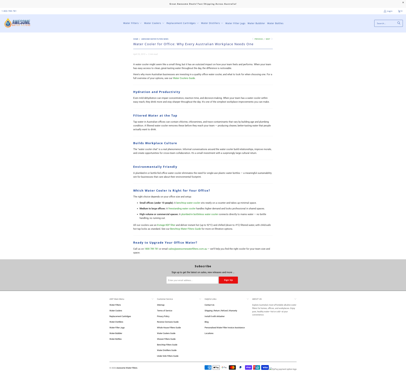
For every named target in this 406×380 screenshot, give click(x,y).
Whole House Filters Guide (169, 327)
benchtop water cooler (188, 202)
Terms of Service (164, 310)
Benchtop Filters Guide (167, 345)
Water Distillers (116, 322)
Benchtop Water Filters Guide (185, 228)
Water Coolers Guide (184, 78)
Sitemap (160, 305)
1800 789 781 (151, 248)
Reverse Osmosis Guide (168, 322)
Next (268, 39)
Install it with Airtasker (215, 316)
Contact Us (209, 305)
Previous (258, 39)
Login (390, 11)
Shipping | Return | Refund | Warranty (221, 310)
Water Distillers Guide (167, 350)
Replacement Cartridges (120, 316)
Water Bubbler (115, 333)
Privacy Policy (163, 316)
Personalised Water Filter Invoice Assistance (225, 327)
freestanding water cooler (182, 208)
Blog (207, 322)
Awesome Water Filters (126, 368)
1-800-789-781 (9, 11)
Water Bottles (115, 339)
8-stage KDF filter (166, 225)
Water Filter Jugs (117, 327)
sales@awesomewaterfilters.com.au (187, 248)
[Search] (399, 23)
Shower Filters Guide (166, 339)
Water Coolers (115, 310)
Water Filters (115, 305)
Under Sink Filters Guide (167, 356)
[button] (132, 23)
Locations (209, 333)
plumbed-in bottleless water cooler (199, 214)
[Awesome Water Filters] (18, 23)
